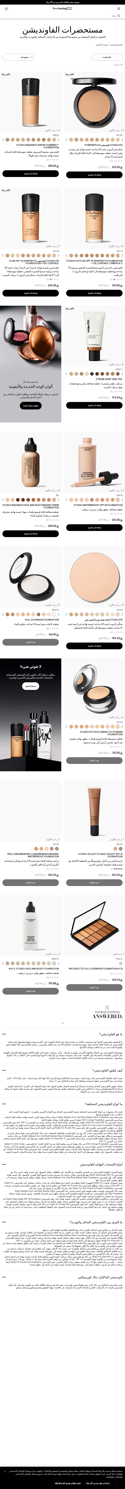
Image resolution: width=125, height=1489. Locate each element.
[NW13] (82, 500)
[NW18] (23, 256)
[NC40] (97, 256)
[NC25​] (87, 140)
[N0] (54, 500)
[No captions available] (30, 714)
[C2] (28, 963)
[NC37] (102, 256)
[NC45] (87, 256)
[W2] (49, 500)
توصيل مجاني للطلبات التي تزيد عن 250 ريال (62, 2)
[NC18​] (97, 140)
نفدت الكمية (30, 642)
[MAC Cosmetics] (62, 9)
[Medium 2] (113, 374)
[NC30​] (76, 140)
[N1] (49, 963)
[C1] (33, 963)
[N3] (44, 963)
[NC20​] (92, 140)
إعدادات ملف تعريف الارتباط (98, 1483)
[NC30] (76, 256)
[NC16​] (82, 614)
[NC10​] (118, 614)
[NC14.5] (49, 140)
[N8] (18, 500)
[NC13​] (92, 614)
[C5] (13, 963)
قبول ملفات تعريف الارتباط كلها (67, 1483)
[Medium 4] (107, 374)
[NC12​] (97, 614)
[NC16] (107, 140)
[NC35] (71, 256)
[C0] (7, 500)
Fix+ (15, 1078)
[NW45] (92, 500)
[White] (54, 614)
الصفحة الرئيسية (116, 45)
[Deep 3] (102, 374)
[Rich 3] (97, 374)
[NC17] (102, 140)
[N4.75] (54, 256)
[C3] (39, 500)
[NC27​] (82, 140)
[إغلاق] (5, 1471)
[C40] (13, 256)
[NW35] (113, 500)
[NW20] (44, 614)
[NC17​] (76, 614)
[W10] (49, 614)
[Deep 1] (118, 374)
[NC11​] (107, 614)
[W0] (13, 500)
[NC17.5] (23, 140)
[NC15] (113, 140)
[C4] (44, 140)
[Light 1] (87, 374)
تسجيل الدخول (30, 686)
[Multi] (121, 963)
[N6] (28, 500)
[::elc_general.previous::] (121, 139)
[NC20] (13, 140)
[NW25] (28, 614)
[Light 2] (76, 374)
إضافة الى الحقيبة (94, 175)
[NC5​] (113, 614)
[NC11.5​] (102, 614)
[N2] (44, 500)
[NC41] (82, 256)
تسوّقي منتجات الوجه (31, 406)
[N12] (76, 727)
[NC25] (107, 256)
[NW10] (107, 727)
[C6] (33, 500)
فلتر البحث (107, 57)
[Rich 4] (92, 374)
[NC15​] (87, 614)
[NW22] (7, 140)
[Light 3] (71, 374)
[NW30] (97, 500)
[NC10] (118, 727)
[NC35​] (71, 140)
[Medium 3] (82, 374)
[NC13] (118, 140)
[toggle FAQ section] (62, 1023)
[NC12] (54, 140)
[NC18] (18, 140)
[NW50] (39, 614)
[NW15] (33, 256)
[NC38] (41, 849)
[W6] (23, 500)
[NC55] (13, 614)
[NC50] (102, 500)
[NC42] (92, 256)
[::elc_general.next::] (67, 139)
